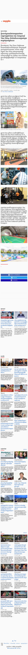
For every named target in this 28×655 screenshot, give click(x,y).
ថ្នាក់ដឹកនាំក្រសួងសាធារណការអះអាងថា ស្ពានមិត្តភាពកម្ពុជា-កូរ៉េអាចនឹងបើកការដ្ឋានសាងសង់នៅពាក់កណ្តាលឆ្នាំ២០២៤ (7, 426)
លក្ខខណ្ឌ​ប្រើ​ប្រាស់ (24, 643)
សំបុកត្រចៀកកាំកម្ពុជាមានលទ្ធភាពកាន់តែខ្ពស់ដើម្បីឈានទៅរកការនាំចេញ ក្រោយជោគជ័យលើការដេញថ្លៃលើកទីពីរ (7, 323)
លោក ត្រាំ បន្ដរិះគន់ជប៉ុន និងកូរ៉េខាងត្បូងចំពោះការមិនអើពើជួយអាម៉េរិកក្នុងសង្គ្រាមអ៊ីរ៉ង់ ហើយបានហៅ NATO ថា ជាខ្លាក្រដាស (20, 372)
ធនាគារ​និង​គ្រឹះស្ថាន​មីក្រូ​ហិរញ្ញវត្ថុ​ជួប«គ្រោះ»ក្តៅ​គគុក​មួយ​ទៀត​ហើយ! (7, 463)
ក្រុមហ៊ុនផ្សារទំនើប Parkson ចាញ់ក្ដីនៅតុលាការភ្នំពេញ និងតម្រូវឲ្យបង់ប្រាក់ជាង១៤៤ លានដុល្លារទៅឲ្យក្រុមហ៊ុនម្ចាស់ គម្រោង (7, 508)
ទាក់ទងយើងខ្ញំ (12, 643)
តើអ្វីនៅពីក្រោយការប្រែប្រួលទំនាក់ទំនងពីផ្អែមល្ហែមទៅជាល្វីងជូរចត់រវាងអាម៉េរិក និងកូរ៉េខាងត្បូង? (20, 576)
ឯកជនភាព (18, 643)
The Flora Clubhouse (7, 91)
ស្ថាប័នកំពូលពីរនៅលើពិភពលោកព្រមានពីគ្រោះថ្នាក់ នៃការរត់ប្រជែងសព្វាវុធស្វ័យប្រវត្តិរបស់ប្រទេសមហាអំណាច (7, 576)
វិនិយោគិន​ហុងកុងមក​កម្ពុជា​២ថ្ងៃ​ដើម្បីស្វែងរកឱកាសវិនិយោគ (6, 371)
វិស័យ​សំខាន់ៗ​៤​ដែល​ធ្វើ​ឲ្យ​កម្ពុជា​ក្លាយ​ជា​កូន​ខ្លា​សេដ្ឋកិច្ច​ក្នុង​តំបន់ (20, 507)
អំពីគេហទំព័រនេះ (6, 643)
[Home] (7, 21)
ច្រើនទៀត (25, 449)
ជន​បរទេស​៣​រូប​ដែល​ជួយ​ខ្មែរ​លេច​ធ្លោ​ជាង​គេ (20, 463)
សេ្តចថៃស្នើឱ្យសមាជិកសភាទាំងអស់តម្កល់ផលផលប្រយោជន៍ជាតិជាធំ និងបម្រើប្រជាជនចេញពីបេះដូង (20, 397)
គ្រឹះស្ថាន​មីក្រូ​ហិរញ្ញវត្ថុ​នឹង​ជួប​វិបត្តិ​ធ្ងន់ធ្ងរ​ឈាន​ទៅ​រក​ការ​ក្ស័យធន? (6, 484)
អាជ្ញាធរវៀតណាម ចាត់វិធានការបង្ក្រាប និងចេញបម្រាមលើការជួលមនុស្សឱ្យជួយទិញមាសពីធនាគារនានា (7, 397)
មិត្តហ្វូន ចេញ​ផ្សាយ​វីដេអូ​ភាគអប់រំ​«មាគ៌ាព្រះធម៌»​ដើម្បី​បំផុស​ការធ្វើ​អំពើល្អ (20, 422)
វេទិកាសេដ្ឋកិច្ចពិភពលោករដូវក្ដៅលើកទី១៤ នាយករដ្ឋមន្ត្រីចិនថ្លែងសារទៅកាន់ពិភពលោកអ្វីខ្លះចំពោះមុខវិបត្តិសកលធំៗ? (20, 322)
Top (15, 641)
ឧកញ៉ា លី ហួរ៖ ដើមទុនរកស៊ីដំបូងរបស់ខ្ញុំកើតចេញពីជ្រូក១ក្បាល (20, 484)
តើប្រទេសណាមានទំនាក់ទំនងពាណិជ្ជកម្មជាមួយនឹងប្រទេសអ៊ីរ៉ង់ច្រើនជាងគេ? (20, 603)
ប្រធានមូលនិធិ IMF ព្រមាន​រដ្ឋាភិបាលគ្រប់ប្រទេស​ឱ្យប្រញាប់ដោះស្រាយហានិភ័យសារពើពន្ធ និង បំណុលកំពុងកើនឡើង (7, 604)
